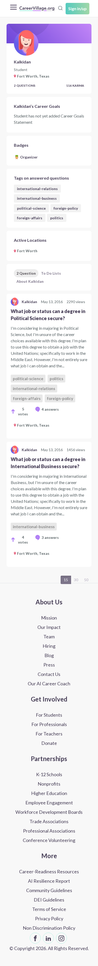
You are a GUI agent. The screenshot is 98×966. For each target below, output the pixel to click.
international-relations (37, 188)
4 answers (50, 409)
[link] (49, 366)
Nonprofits (49, 784)
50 (86, 580)
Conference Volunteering (49, 840)
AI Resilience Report (49, 881)
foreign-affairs (29, 218)
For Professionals (49, 724)
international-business (37, 198)
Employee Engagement (49, 802)
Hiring (49, 646)
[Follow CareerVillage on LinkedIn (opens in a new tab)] (48, 938)
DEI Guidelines (49, 900)
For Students (49, 715)
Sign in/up (77, 8)
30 (76, 580)
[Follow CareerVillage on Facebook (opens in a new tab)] (35, 938)
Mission (49, 618)
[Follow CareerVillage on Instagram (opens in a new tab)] (61, 938)
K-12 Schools (49, 774)
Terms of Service (49, 909)
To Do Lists (51, 273)
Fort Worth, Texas (33, 425)
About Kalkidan (30, 281)
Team (49, 636)
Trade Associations (49, 821)
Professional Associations (49, 831)
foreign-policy (66, 208)
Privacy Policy (49, 918)
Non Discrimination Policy (49, 928)
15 (66, 580)
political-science (31, 208)
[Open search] (60, 8)
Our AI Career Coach (49, 683)
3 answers (50, 537)
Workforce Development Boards (49, 812)
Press (49, 665)
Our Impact (49, 627)
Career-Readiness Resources (49, 871)
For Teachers (49, 734)
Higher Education (49, 793)
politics (56, 218)
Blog (49, 655)
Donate (49, 743)
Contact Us (49, 674)
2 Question (26, 273)
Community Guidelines (49, 890)
